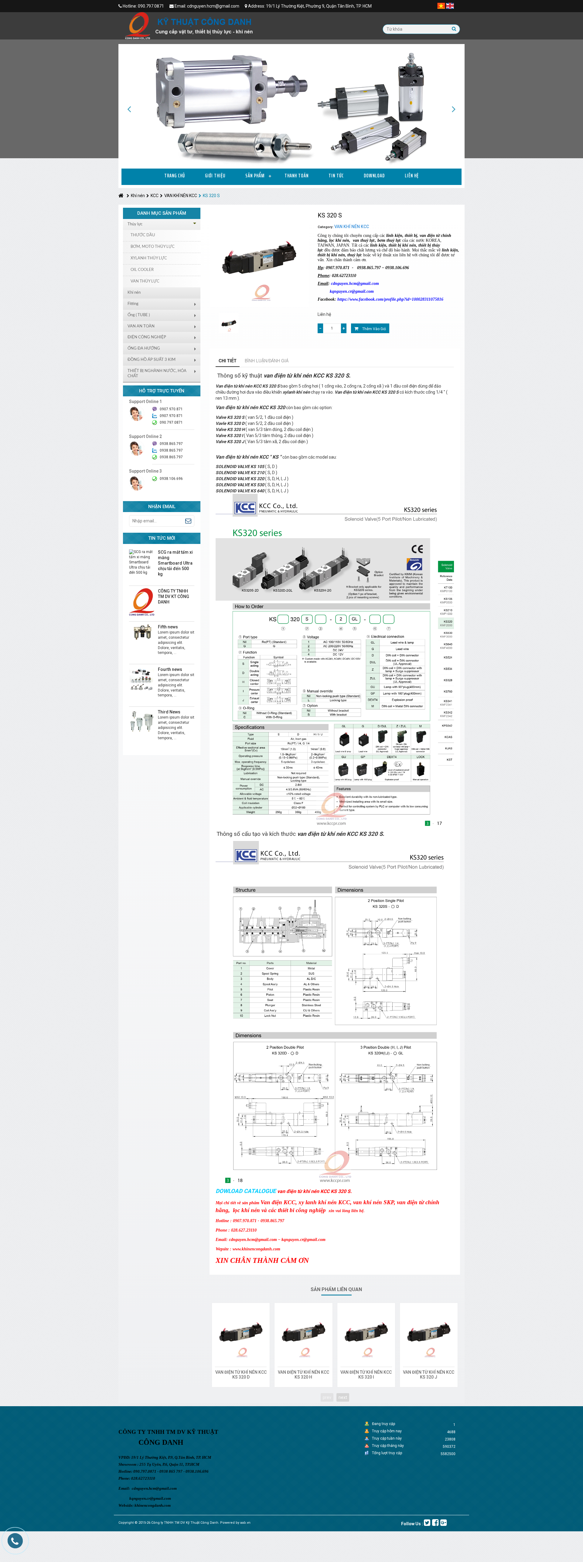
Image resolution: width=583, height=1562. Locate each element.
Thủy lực (135, 224)
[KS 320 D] (241, 1332)
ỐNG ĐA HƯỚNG (144, 348)
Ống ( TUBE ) (139, 315)
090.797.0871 (171, 422)
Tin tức (336, 175)
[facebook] (435, 1522)
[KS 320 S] (229, 323)
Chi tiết (228, 360)
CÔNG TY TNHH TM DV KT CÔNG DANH (173, 596)
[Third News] (141, 721)
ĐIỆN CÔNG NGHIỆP (147, 337)
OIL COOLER (142, 270)
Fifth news (168, 626)
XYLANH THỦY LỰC (149, 258)
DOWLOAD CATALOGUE (246, 1191)
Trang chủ (174, 175)
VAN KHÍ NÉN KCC (180, 195)
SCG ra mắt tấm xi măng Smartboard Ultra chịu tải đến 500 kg (175, 563)
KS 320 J (428, 1377)
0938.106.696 (171, 479)
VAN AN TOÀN (141, 326)
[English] (450, 5)
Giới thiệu (215, 175)
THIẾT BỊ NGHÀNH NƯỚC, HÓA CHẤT (157, 373)
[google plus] (443, 1522)
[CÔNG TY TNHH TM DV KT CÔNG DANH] (141, 602)
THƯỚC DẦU (143, 235)
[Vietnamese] (441, 5)
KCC (155, 195)
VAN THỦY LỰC (145, 281)
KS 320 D (241, 1377)
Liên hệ (412, 175)
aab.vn (245, 1523)
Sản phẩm (254, 175)
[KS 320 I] (366, 1332)
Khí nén (138, 195)
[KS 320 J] (429, 1332)
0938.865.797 (171, 457)
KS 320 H (303, 1377)
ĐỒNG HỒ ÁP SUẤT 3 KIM (152, 360)
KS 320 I (366, 1377)
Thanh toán (297, 175)
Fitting (133, 304)
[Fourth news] (141, 679)
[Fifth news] (141, 632)
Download (374, 175)
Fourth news (170, 669)
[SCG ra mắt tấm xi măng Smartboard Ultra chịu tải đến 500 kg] (141, 562)
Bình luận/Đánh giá (266, 360)
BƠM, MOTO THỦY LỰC (153, 247)
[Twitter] (427, 1522)
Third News (169, 711)
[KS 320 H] (303, 1332)
